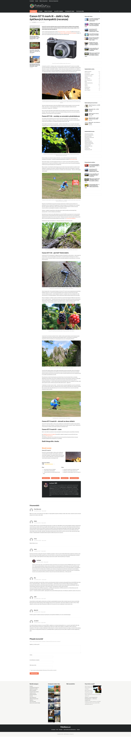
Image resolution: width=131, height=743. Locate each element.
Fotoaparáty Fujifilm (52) (89, 142)
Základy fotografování (34, 698)
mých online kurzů (73, 159)
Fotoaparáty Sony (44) (88, 149)
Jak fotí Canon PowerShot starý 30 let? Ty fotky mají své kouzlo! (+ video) (35, 65)
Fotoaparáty (33, 11)
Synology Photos (87, 87)
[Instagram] (56, 483)
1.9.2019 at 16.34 (37, 622)
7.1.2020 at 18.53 (40, 562)
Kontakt (31, 686)
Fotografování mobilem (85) (89, 137)
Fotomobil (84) (87, 138)
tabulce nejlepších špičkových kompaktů (68, 33)
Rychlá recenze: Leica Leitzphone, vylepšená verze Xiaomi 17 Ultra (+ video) (91, 44)
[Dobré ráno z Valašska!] (51, 689)
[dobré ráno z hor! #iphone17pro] (51, 707)
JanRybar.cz (67, 494)
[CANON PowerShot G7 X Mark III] (42, 434)
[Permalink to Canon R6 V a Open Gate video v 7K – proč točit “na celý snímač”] (35, 46)
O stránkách (53, 729)
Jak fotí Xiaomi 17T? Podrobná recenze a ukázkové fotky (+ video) (94, 30)
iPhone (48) (86, 147)
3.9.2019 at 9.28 (37, 611)
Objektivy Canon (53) (88, 141)
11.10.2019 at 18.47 (37, 579)
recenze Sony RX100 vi (70, 218)
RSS (57, 729)
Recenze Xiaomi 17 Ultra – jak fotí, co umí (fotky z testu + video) (94, 38)
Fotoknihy (86, 77)
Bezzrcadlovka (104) (88, 136)
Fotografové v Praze (69, 11)
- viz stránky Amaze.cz (62, 487)
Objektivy (86, 85)
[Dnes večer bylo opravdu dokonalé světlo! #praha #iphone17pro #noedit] (51, 695)
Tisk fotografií (87, 88)
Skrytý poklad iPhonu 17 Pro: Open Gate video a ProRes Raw (94, 49)
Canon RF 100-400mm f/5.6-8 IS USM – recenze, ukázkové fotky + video (35, 37)
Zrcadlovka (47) (87, 148)
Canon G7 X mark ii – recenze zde (64, 31)
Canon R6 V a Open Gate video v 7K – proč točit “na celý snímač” (35, 51)
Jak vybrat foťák (33, 701)
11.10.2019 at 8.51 (37, 598)
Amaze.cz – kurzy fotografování (91, 697)
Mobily (86, 81)
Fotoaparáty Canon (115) (89, 133)
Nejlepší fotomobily (58, 11)
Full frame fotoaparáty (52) (89, 143)
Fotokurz (40, 11)
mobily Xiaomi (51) (88, 144)
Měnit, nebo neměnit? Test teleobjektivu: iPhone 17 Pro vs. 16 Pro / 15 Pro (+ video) (92, 55)
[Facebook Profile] (55, 483)
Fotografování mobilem (88, 75)
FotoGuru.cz (66, 727)
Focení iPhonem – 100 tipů (89, 74)
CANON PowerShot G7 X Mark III (49, 434)
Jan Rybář (34, 22)
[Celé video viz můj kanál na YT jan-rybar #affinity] (51, 719)
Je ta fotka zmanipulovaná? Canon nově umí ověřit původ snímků (94, 19)
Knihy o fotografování (88, 80)
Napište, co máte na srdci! (34, 644)
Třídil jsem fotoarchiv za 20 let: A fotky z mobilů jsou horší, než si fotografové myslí (92, 25)
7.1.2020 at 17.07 (37, 551)
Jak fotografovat (87, 78)
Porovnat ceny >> (49, 435)
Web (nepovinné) (33, 665)
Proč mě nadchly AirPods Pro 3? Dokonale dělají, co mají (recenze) (94, 165)
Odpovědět (44, 510)
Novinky (86, 84)
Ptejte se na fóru (80, 11)
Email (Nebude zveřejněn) (34, 660)
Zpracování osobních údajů (35, 702)
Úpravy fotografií (48, 11)
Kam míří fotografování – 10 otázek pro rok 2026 (94, 34)
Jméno (31, 654)
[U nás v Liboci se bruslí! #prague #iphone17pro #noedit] (51, 701)
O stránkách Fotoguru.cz (34, 687)
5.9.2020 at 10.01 (37, 522)
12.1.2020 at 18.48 (37, 540)
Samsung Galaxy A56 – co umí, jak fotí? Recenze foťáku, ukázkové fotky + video (92, 186)
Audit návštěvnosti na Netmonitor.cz (70, 729)
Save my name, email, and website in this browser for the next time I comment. (43, 670)
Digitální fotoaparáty (88, 71)
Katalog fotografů (33, 694)
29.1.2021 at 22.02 (37, 510)
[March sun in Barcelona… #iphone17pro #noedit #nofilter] (57, 689)
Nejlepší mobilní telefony (89, 82)
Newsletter (61, 729)
